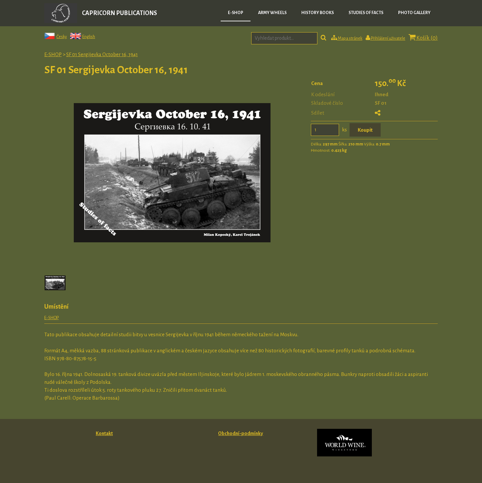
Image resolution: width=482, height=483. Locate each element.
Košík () (426, 38)
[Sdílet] (377, 113)
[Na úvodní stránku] (60, 21)
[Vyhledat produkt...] (323, 38)
